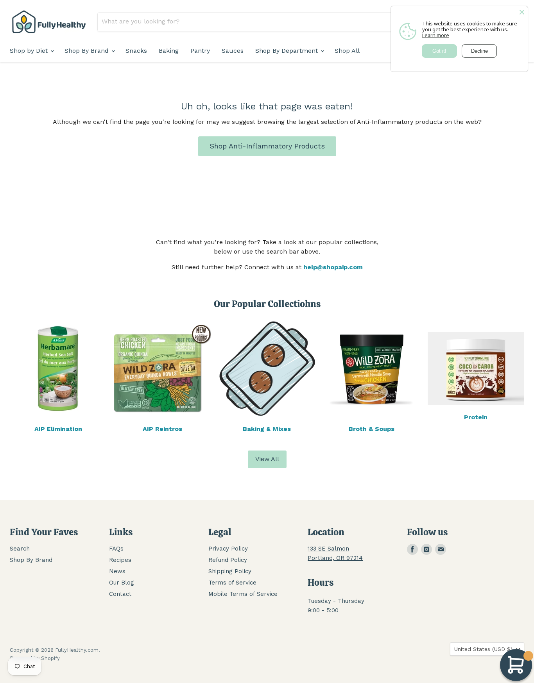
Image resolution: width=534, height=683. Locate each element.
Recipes (120, 559)
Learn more (435, 35)
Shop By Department (287, 50)
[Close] (522, 12)
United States (483, 649)
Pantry (200, 50)
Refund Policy (227, 559)
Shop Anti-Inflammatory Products (267, 146)
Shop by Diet (30, 50)
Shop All (347, 50)
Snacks (136, 50)
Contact (120, 593)
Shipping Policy (229, 571)
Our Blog (121, 582)
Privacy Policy (228, 548)
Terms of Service (232, 582)
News (117, 571)
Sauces (233, 50)
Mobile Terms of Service (243, 593)
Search (20, 548)
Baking (169, 50)
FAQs (116, 548)
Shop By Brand (88, 50)
